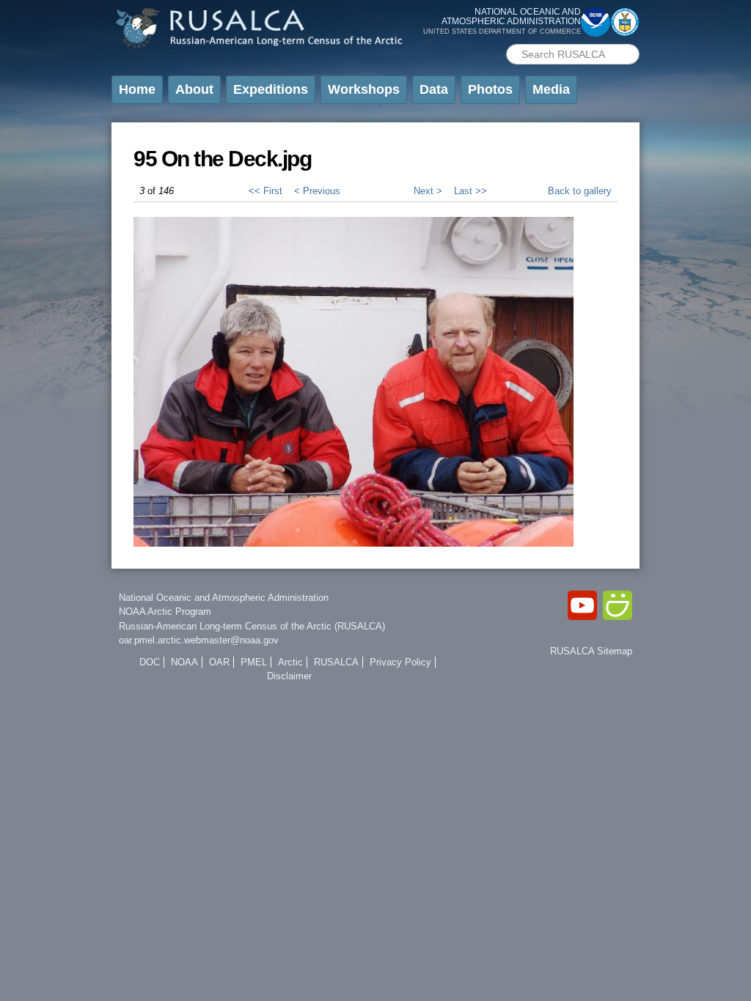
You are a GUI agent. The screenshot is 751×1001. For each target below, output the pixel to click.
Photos (490, 89)
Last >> (470, 190)
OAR (219, 662)
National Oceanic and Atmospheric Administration (224, 597)
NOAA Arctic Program (165, 611)
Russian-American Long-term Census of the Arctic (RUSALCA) (252, 626)
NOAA (184, 662)
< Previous (317, 190)
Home (137, 89)
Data (434, 89)
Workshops (364, 89)
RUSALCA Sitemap (591, 651)
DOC (149, 662)
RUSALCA (336, 662)
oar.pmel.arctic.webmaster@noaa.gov (199, 640)
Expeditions (270, 89)
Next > (428, 190)
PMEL (254, 662)
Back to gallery (580, 190)
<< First (265, 190)
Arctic (290, 662)
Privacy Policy (400, 662)
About (194, 89)
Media (551, 89)
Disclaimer (289, 676)
